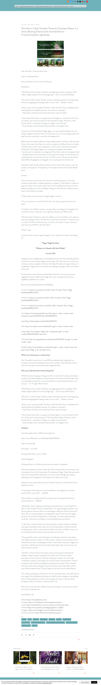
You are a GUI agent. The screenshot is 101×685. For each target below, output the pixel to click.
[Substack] (68, 1)
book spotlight (44, 619)
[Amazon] (80, 1)
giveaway (59, 619)
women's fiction (66, 619)
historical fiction (25, 622)
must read (36, 619)
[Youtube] (82, 1)
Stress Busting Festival (72, 622)
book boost (51, 619)
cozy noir (35, 625)
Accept (94, 682)
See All (86, 648)
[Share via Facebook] (22, 635)
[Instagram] (75, 1)
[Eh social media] (87, 1)
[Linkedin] (85, 1)
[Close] (99, 682)
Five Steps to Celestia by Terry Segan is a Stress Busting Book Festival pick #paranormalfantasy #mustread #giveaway (24, 668)
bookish (24, 619)
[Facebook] (73, 1)
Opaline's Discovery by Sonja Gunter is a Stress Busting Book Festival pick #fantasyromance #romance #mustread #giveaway (76, 668)
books (29, 619)
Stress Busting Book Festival (38, 622)
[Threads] (78, 1)
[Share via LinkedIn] (30, 635)
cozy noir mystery (26, 625)
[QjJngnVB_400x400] (70, 1)
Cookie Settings (85, 682)
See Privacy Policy (47, 683)
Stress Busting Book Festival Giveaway (55, 622)
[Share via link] (33, 635)
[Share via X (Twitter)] (26, 635)
